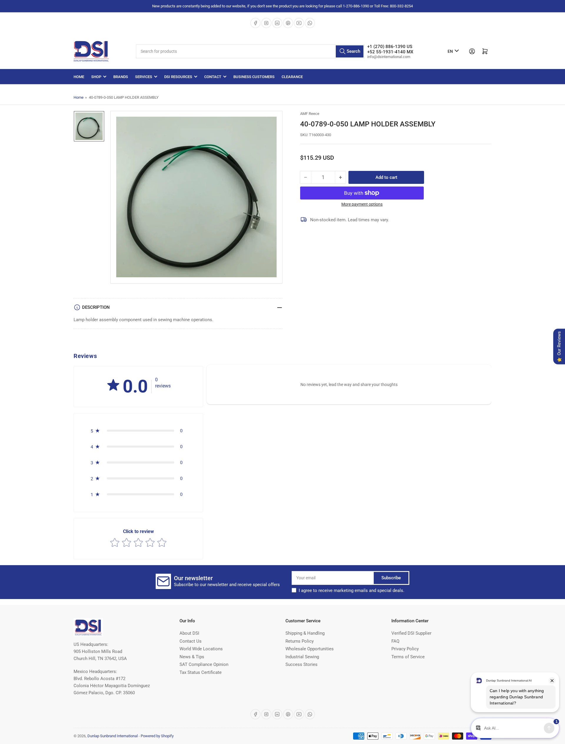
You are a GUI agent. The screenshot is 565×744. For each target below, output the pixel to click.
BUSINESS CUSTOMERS (254, 77)
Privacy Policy (405, 648)
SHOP (96, 77)
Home (79, 77)
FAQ (395, 641)
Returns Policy (299, 641)
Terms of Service (408, 656)
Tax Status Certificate (201, 672)
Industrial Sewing (302, 656)
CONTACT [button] (212, 77)
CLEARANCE (292, 77)
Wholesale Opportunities (309, 648)
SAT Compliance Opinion (204, 664)
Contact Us (191, 641)
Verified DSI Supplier (411, 633)
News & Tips (192, 656)
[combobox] (250, 51)
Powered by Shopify (157, 736)
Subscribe (391, 577)
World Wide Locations (201, 648)
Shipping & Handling (305, 633)
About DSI (189, 633)
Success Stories (301, 664)
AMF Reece (309, 113)
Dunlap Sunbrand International (112, 736)
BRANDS (120, 77)
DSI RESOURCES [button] (178, 77)
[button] (113, 385)
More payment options (362, 204)
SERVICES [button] (143, 77)
